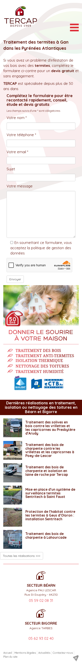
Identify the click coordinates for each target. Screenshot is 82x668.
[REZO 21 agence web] (76, 658)
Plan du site (10, 656)
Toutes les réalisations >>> (21, 556)
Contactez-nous (63, 652)
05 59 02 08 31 (41, 600)
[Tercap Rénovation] (20, 16)
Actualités (44, 652)
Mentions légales (25, 652)
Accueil (7, 652)
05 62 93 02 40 (41, 638)
